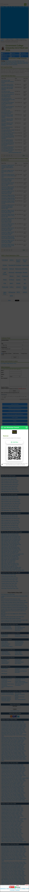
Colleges (23, 888)
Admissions (3, 888)
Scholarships (13, 888)
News (8, 888)
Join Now (15, 442)
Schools (19, 888)
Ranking (17, 890)
